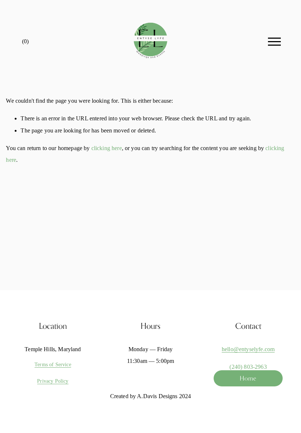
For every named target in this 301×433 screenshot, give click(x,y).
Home (248, 378)
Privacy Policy (52, 381)
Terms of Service (53, 364)
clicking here (106, 148)
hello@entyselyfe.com (248, 349)
